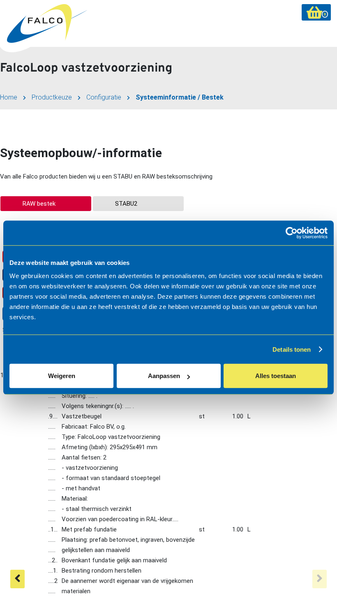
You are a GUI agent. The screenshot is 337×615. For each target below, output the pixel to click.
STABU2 (126, 203)
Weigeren (61, 375)
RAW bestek (39, 203)
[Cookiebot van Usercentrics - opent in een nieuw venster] (292, 233)
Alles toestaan (275, 375)
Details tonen (291, 349)
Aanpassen (164, 375)
